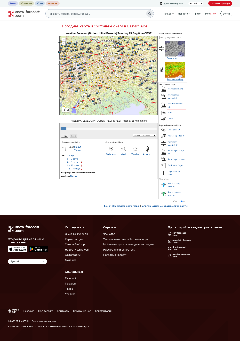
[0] (179, 129)
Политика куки (81, 326)
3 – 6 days (72, 158)
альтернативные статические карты (165, 205)
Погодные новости (115, 255)
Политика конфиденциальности (53, 326)
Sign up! (74, 176)
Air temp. (147, 154)
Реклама (28, 311)
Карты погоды (74, 239)
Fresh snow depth (175, 165)
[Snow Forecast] (23, 13)
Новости (183, 13)
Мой (210, 13)
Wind (123, 154)
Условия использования (20, 326)
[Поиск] (149, 13)
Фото (198, 13)
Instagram (70, 283)
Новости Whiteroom (77, 249)
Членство (109, 234)
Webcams (111, 154)
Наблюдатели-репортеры (119, 249)
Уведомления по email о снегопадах (125, 239)
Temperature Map (175, 79)
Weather (135, 154)
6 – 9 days (72, 162)
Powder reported (175, 135)
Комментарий (103, 311)
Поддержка (45, 311)
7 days (77, 150)
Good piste (172, 129)
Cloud (170, 118)
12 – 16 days (73, 168)
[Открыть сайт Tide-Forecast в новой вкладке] (40, 3)
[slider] (63, 128)
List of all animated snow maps (121, 205)
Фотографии (72, 255)
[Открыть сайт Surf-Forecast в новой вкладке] (13, 3)
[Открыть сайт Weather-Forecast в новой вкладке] (53, 3)
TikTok (69, 289)
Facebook (70, 278)
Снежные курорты (76, 234)
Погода (167, 13)
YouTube (70, 294)
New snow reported (172, 143)
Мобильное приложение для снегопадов (128, 244)
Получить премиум (220, 3)
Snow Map (172, 58)
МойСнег (70, 260)
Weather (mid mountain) (173, 96)
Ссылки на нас (82, 311)
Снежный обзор (75, 244)
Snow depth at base (176, 159)
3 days (77, 146)
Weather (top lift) (175, 88)
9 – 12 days (73, 165)
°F (184, 201)
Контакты (63, 311)
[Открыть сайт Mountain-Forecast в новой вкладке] (26, 3)
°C (177, 201)
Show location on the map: (170, 33)
